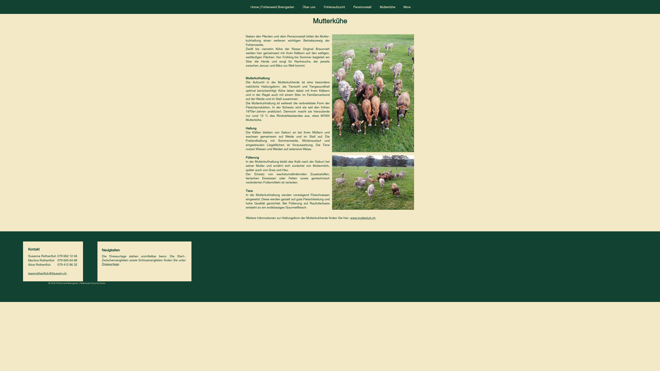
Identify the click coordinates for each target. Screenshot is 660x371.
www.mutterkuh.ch (363, 218)
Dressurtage (110, 264)
